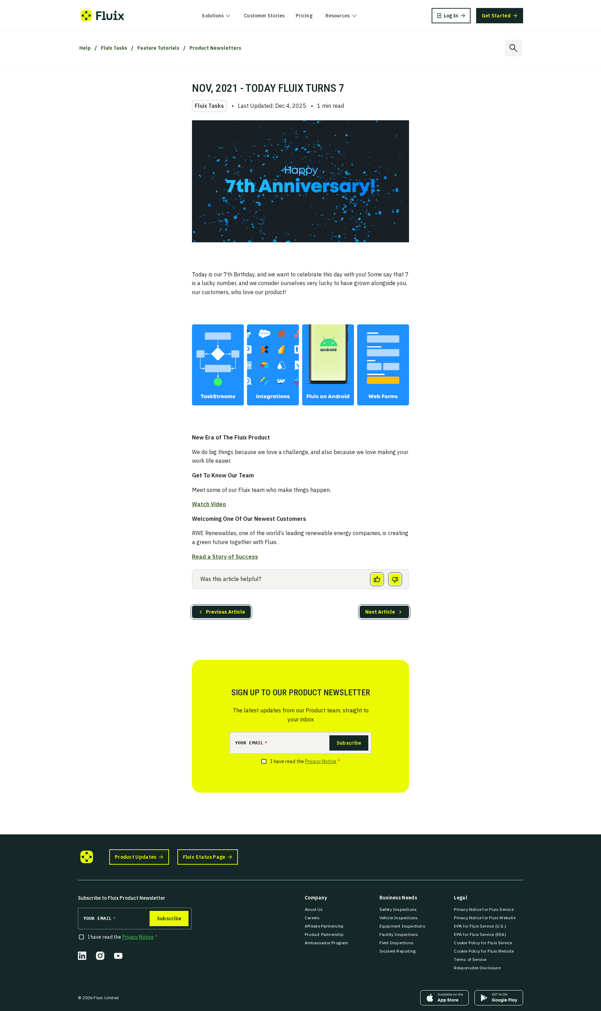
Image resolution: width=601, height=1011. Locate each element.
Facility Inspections (398, 934)
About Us (314, 909)
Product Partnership (324, 934)
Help (85, 48)
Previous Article (225, 612)
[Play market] (498, 997)
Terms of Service (470, 959)
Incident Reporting (397, 951)
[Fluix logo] (102, 15)
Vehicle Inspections (398, 917)
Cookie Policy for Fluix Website (484, 951)
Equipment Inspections (402, 926)
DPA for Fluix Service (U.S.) (480, 926)
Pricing (304, 16)
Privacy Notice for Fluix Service (483, 909)
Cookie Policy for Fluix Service (483, 942)
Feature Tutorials (158, 48)
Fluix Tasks (114, 48)
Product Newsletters (215, 48)
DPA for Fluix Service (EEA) (480, 934)
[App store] (444, 997)
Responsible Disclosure (477, 967)
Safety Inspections (398, 909)
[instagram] (100, 956)
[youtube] (118, 956)
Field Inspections (396, 942)
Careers (312, 917)
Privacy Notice (320, 761)
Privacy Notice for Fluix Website (484, 917)
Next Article (380, 612)
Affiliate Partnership (324, 926)
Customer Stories (264, 16)
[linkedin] (82, 956)
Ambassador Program (326, 942)
